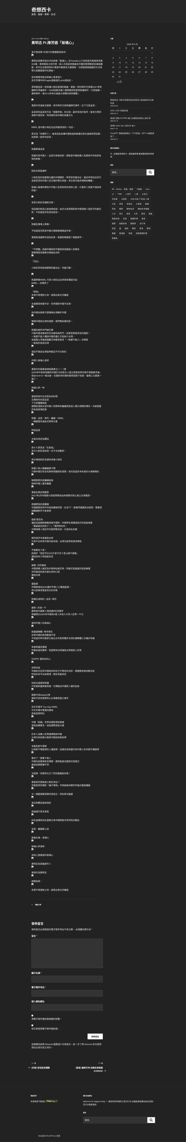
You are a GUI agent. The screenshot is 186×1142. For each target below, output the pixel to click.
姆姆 (147, 203)
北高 (114, 203)
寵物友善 (130, 208)
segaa (46, 39)
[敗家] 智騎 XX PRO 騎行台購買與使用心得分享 (130, 118)
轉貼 (134, 228)
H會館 (139, 189)
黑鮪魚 (115, 238)
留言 (34, 935)
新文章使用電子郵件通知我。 (45, 1028)
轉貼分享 (38, 905)
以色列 (144, 194)
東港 (143, 213)
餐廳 (114, 233)
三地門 (128, 194)
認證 (114, 228)
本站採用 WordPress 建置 (49, 1135)
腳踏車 (133, 223)
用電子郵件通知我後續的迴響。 (46, 1018)
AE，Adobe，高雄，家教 (122, 189)
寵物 (121, 208)
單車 (121, 203)
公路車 (124, 198)
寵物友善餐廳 (143, 208)
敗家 (128, 213)
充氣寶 (115, 198)
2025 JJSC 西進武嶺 (119, 110)
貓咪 (126, 228)
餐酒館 (122, 233)
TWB (119, 194)
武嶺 (125, 218)
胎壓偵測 (123, 223)
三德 (136, 194)
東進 (150, 213)
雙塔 (148, 228)
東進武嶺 (115, 218)
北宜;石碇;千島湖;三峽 (139, 198)
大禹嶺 (138, 203)
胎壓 (114, 223)
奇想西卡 (41, 9)
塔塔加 (129, 203)
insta (147, 189)
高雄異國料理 (141, 233)
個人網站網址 (38, 1001)
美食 (143, 218)
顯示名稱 (36, 972)
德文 (121, 213)
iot (113, 194)
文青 (136, 213)
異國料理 (134, 218)
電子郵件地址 (38, 987)
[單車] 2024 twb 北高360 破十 (123, 125)
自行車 (142, 223)
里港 (141, 228)
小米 (114, 213)
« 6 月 (119, 81)
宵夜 (114, 208)
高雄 (130, 233)
